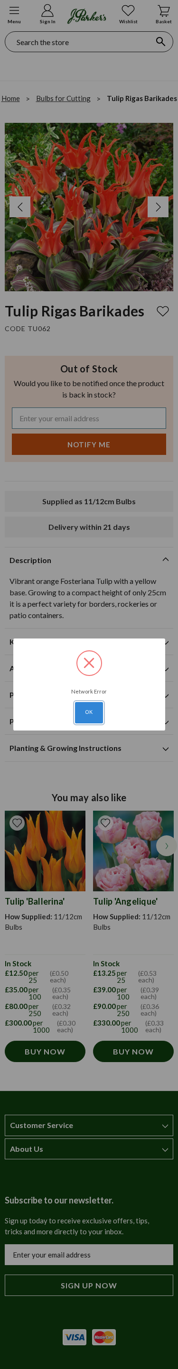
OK (89, 712)
